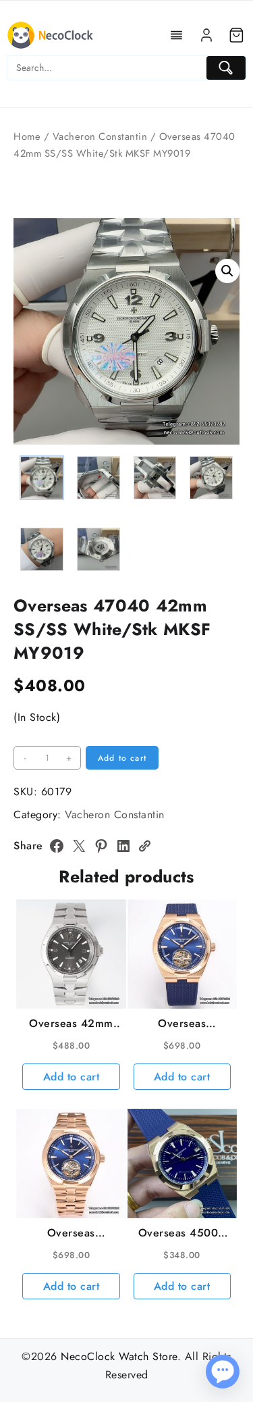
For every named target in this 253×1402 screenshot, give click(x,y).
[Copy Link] (144, 846)
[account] (206, 35)
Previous (30, 397)
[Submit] (226, 68)
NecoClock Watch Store (119, 1356)
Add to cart (122, 758)
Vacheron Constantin (100, 136)
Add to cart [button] (71, 1076)
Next (223, 397)
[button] (227, 271)
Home (26, 136)
